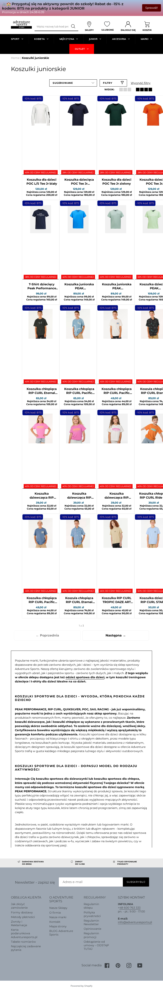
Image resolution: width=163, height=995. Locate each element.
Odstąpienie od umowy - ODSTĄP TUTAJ (96, 945)
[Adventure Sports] (21, 24)
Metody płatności (23, 917)
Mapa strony (58, 926)
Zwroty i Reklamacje (19, 923)
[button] (73, 83)
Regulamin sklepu (91, 905)
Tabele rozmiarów (23, 941)
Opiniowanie (92, 929)
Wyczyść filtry (140, 83)
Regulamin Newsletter (91, 922)
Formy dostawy (22, 912)
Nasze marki (57, 917)
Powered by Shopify (81, 985)
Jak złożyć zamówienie (19, 905)
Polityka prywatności (92, 914)
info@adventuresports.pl (135, 922)
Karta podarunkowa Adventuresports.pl (24, 933)
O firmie (55, 912)
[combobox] (51, 26)
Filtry (107, 82)
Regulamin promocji (91, 935)
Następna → (116, 635)
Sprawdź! (151, 8)
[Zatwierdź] (73, 26)
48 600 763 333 (130, 907)
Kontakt (54, 922)
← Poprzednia (47, 635)
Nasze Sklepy (58, 908)
